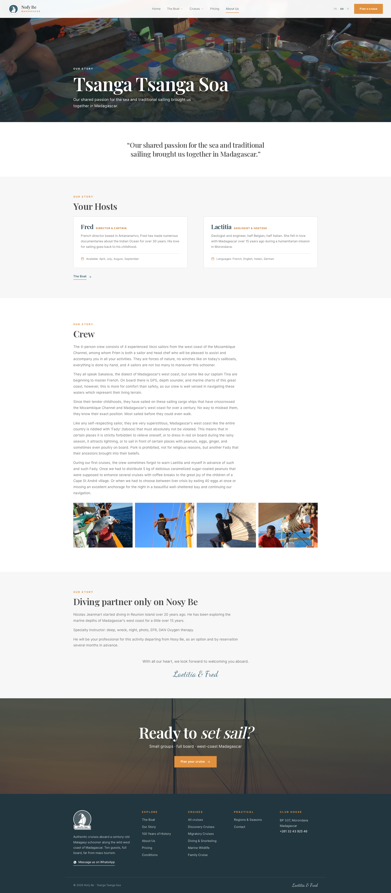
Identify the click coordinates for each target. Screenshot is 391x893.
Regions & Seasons (248, 820)
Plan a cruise (368, 8)
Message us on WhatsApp (96, 862)
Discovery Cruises (201, 827)
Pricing (214, 9)
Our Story (149, 827)
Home (156, 9)
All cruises (195, 820)
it (348, 8)
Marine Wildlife (199, 848)
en (342, 8)
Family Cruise (198, 855)
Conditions (150, 855)
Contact (239, 827)
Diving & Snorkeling (202, 841)
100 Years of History (156, 834)
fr (335, 8)
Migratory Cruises (201, 834)
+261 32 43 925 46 (293, 831)
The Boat (173, 9)
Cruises (195, 9)
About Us (232, 9)
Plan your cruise (193, 761)
